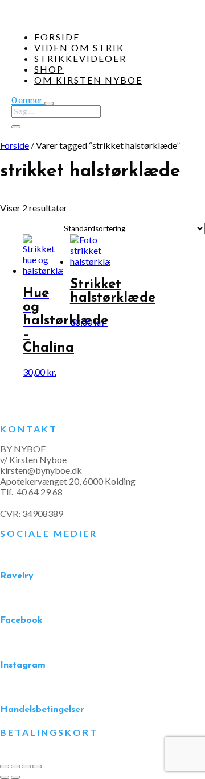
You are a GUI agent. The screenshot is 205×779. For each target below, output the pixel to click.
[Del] (26, 766)
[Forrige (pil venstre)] (4, 777)
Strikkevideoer (80, 58)
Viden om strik (79, 47)
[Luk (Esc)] (37, 766)
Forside (57, 36)
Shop (49, 69)
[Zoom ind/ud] (4, 766)
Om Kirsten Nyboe (88, 79)
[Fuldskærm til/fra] (15, 766)
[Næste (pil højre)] (15, 777)
